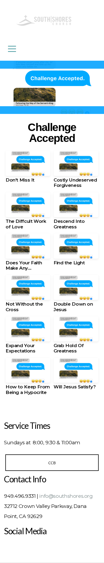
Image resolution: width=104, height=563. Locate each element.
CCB (52, 462)
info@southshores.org (66, 496)
